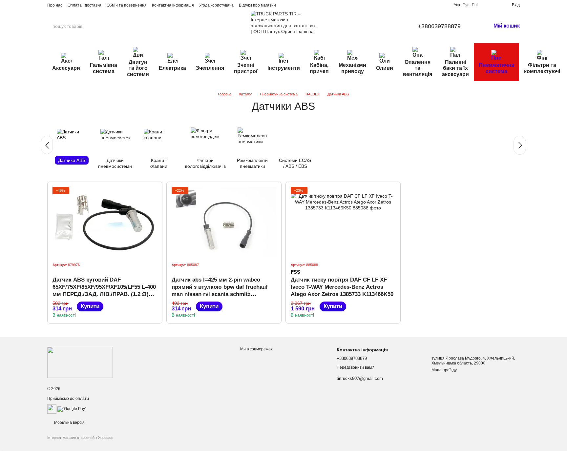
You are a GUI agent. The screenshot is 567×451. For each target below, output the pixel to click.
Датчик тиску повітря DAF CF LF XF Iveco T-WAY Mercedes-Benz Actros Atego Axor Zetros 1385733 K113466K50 (342, 287)
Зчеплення (210, 68)
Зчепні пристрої (246, 68)
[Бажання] (496, 5)
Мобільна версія (69, 422)
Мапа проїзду (444, 370)
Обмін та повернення (127, 5)
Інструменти (283, 68)
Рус (466, 5)
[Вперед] (520, 145)
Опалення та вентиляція (417, 68)
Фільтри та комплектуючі (542, 68)
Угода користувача (216, 5)
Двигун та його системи (138, 68)
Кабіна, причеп (319, 68)
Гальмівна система (103, 68)
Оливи (384, 68)
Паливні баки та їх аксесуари (455, 68)
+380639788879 (439, 26)
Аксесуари (66, 68)
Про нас (54, 5)
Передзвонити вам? (355, 367)
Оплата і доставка (84, 5)
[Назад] (47, 145)
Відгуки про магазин (257, 5)
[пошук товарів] (109, 26)
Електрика (172, 68)
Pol (475, 5)
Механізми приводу (352, 68)
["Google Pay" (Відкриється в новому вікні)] (71, 408)
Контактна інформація (173, 5)
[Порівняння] (485, 5)
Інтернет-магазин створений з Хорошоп (80, 438)
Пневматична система (496, 68)
